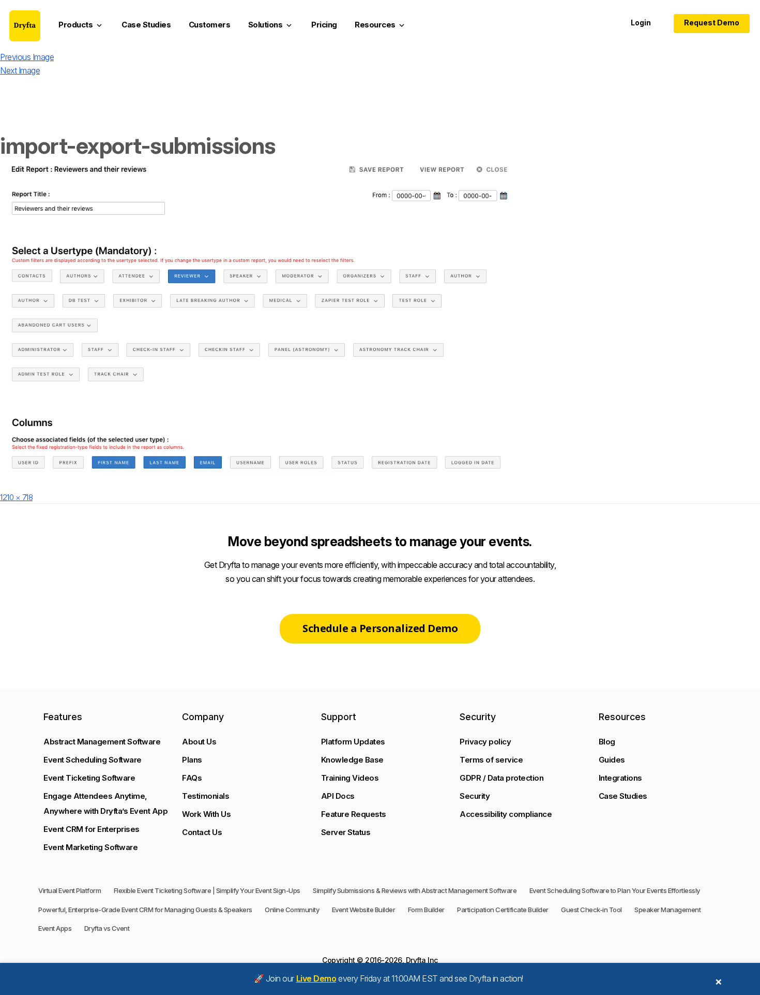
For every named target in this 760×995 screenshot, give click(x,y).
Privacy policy (485, 742)
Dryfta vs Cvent (107, 928)
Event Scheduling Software (92, 760)
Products (81, 25)
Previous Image (27, 57)
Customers (210, 25)
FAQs (192, 778)
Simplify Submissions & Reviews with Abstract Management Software (414, 890)
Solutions (271, 25)
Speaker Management (667, 909)
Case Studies (146, 25)
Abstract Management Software (101, 742)
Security (475, 796)
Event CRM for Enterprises (91, 829)
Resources (380, 25)
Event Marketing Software (90, 847)
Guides (612, 760)
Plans (192, 760)
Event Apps (54, 928)
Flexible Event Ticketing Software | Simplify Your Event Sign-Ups (207, 890)
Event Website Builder (364, 909)
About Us (199, 742)
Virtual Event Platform (69, 890)
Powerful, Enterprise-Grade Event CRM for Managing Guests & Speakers (145, 909)
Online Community (292, 909)
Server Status (346, 832)
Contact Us (202, 832)
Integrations (620, 778)
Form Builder (426, 909)
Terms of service (491, 760)
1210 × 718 (16, 497)
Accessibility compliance (506, 814)
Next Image (20, 70)
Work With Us (206, 814)
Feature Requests (353, 814)
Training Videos (350, 778)
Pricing (324, 25)
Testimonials (205, 796)
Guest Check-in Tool (591, 909)
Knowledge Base (352, 760)
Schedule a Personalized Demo (380, 628)
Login (641, 22)
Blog (607, 742)
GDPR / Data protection (501, 778)
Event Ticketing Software (89, 778)
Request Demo (711, 22)
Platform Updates (353, 742)
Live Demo (316, 978)
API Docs (338, 796)
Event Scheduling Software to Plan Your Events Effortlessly (614, 890)
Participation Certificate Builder (503, 909)
